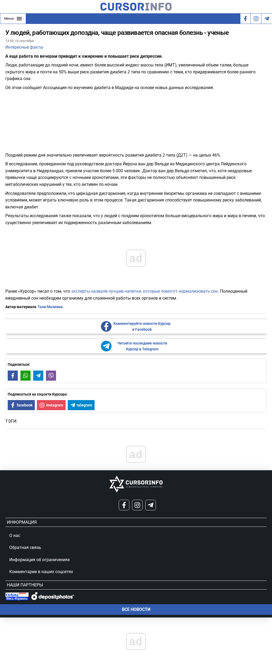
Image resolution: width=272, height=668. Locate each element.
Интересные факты (24, 47)
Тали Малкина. (50, 307)
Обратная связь (25, 547)
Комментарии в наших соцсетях (41, 571)
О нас (14, 535)
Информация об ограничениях (39, 559)
